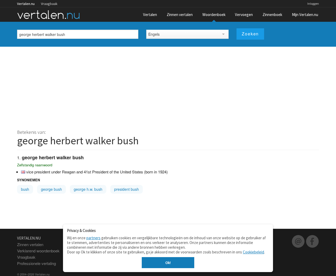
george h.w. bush (88, 189)
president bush (126, 189)
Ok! (168, 262)
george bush (51, 189)
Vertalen (150, 14)
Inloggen (313, 4)
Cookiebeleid (253, 252)
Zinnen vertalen (180, 14)
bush (25, 189)
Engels (154, 34)
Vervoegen (244, 14)
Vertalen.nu (26, 3)
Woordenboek (213, 14)
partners (93, 237)
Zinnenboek (272, 14)
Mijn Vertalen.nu (305, 14)
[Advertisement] (168, 86)
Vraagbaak (49, 3)
